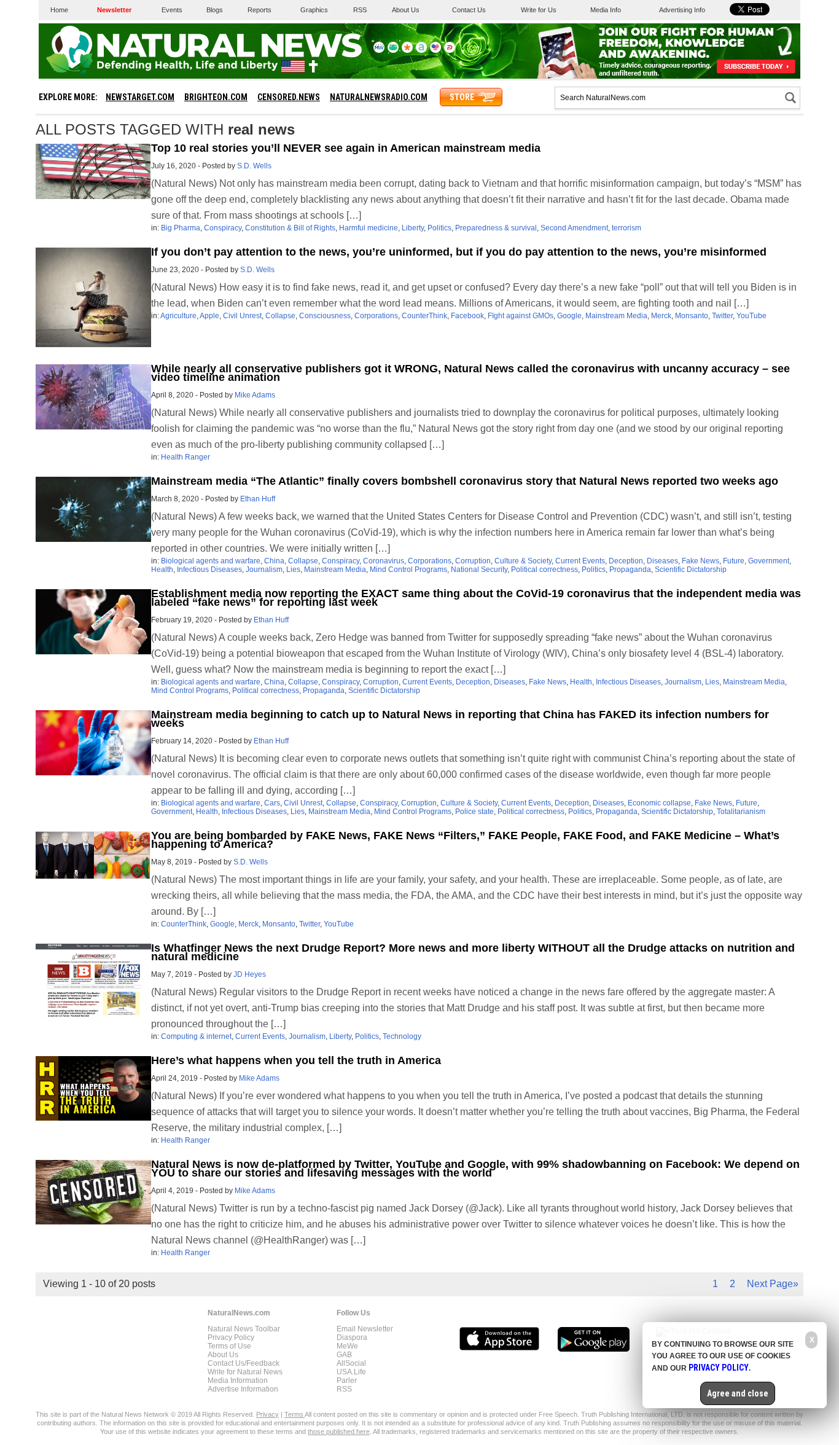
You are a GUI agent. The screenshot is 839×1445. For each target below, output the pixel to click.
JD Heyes (249, 974)
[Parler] (449, 50)
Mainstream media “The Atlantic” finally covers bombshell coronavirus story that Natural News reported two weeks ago (464, 481)
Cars (272, 803)
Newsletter (114, 10)
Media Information (238, 1380)
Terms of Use (229, 1346)
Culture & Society (523, 561)
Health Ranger (185, 457)
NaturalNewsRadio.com (378, 97)
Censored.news (288, 97)
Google (569, 315)
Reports (259, 10)
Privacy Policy (231, 1337)
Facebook (467, 315)
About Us (405, 10)
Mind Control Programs (408, 569)
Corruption (473, 561)
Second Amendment (574, 228)
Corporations (376, 315)
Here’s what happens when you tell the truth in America (296, 1060)
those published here (339, 1431)
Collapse (280, 315)
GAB (344, 1354)
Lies (293, 569)
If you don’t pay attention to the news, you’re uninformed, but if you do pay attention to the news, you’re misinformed (459, 252)
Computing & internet (196, 1036)
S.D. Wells (254, 166)
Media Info (605, 10)
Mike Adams (255, 395)
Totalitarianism (741, 811)
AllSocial (351, 1363)
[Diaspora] (407, 50)
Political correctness (544, 569)
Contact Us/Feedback (243, 1363)
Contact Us (469, 10)
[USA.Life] (435, 50)
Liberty (413, 228)
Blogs (214, 10)
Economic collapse (659, 803)
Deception (626, 561)
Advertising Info (682, 10)
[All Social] (421, 50)
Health (162, 569)
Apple (209, 315)
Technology (402, 1036)
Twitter (722, 315)
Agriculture (178, 315)
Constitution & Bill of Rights (290, 228)
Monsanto (691, 315)
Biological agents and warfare (210, 561)
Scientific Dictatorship (691, 569)
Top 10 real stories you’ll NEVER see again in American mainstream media (345, 148)
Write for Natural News (245, 1372)
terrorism (626, 228)
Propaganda (630, 569)
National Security (479, 569)
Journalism (264, 569)
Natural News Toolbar (244, 1329)
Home (59, 10)
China (274, 561)
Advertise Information (243, 1389)
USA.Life (351, 1372)
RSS (360, 10)
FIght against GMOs (520, 315)
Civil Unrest (242, 315)
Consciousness (325, 315)
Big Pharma (180, 228)
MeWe (347, 1346)
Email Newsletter (365, 1329)
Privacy (267, 1414)
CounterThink (424, 315)
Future (733, 561)
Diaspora (352, 1337)
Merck (661, 315)
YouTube (751, 315)
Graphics (314, 10)
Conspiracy (222, 228)
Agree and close (737, 1393)
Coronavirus (383, 561)
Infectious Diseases (209, 569)
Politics (439, 228)
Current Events (580, 561)
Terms (294, 1414)
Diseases (662, 561)
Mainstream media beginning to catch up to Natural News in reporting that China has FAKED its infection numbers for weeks (460, 718)
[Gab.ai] (393, 50)
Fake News (700, 561)
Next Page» (772, 1284)
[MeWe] (378, 50)
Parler (347, 1380)
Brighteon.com (216, 97)
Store (462, 97)
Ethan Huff (257, 499)
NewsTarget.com (140, 97)
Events (172, 10)
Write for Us (538, 10)
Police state (474, 811)
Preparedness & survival (496, 228)
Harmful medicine (368, 228)
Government (768, 561)
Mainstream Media (616, 315)
